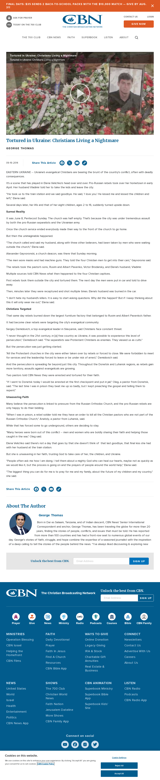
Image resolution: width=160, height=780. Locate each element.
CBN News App (17, 723)
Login (150, 16)
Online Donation (97, 640)
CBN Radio (132, 688)
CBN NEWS (54, 37)
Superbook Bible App (96, 696)
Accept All (119, 773)
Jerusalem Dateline (59, 710)
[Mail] (77, 162)
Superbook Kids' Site (96, 706)
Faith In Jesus (55, 651)
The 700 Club (31, 37)
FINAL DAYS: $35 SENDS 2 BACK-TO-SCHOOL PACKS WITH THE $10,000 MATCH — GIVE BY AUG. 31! (76, 5)
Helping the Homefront (14, 653)
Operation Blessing (20, 640)
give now (139, 24)
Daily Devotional (58, 640)
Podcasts (131, 694)
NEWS (11, 683)
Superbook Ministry (99, 688)
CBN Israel (14, 645)
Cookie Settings (119, 757)
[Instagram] (85, 744)
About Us (131, 663)
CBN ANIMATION (98, 683)
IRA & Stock (93, 651)
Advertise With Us (137, 651)
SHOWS (52, 683)
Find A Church (56, 657)
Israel (10, 700)
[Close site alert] (152, 6)
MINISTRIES (15, 634)
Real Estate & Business (95, 668)
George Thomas (20, 148)
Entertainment (16, 712)
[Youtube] (65, 744)
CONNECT (132, 634)
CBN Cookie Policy (45, 763)
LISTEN (108, 37)
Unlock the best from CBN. (50, 561)
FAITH (71, 37)
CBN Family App (57, 721)
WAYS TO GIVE (96, 634)
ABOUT (124, 37)
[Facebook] (62, 162)
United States (16, 688)
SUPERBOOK (90, 37)
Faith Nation (54, 704)
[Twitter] (69, 162)
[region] (80, 765)
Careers (129, 657)
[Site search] (136, 39)
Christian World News (57, 696)
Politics (11, 717)
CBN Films (13, 661)
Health (11, 706)
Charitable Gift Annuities (95, 659)
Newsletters (133, 640)
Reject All (119, 765)
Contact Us (131, 16)
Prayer (50, 645)
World (10, 694)
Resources (53, 663)
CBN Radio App (135, 700)
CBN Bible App (56, 668)
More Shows (55, 715)
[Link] (84, 162)
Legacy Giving (95, 645)
